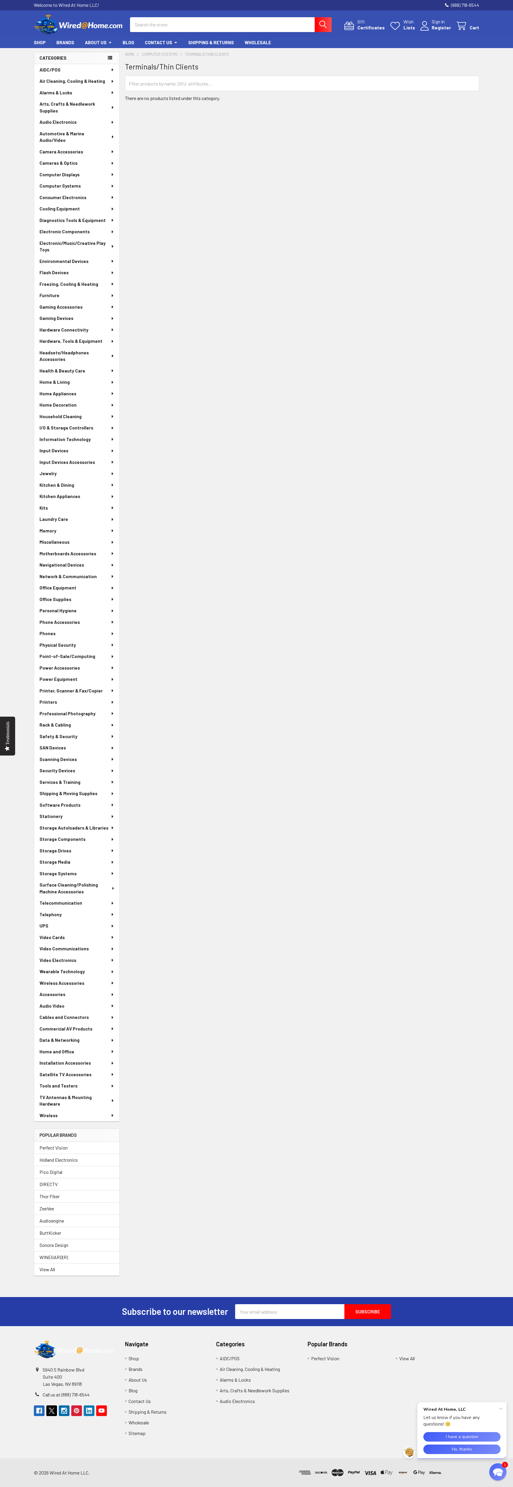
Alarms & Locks (55, 92)
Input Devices (53, 450)
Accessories (52, 994)
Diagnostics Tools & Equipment (72, 220)
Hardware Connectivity (63, 329)
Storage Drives (55, 850)
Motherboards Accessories (67, 553)
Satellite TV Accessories (65, 1074)
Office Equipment (57, 587)
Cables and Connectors (64, 1017)
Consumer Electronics (62, 197)
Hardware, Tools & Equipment (70, 341)
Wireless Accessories (61, 983)
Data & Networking (59, 1040)
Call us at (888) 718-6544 (66, 1394)
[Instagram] (64, 1410)
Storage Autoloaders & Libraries (73, 827)
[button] (461, 1472)
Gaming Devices (56, 318)
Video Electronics (57, 960)
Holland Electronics (58, 1160)
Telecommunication (60, 903)
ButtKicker (50, 1233)
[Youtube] (101, 1410)
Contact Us (158, 42)
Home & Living (54, 382)
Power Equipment (58, 679)
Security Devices (57, 770)
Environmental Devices (63, 261)
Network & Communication (68, 576)
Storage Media (54, 862)
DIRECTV (48, 1184)
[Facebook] (39, 1410)
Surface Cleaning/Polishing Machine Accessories (68, 888)
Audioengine (51, 1220)
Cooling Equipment (59, 208)
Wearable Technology (62, 971)
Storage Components (62, 839)
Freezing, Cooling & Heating (68, 284)
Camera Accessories (61, 151)
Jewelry (48, 473)
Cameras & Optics (58, 163)
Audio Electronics (58, 122)
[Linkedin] (89, 1410)
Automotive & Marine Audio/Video (61, 137)
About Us (96, 42)
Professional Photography (67, 713)
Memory (47, 530)
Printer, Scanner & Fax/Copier (71, 690)
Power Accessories (59, 667)
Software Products (59, 805)
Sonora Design (53, 1245)
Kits (43, 508)
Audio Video (51, 1006)
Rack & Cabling (55, 724)
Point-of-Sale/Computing (67, 656)
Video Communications (64, 948)
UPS (43, 925)
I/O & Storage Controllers (66, 427)
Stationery (51, 816)
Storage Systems (58, 873)
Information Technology (65, 439)
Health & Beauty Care (62, 370)
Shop (40, 42)
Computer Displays (59, 174)
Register (441, 27)
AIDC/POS (50, 69)
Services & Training (59, 782)
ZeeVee (46, 1208)
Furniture (49, 295)
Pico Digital (50, 1172)
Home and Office (56, 1051)
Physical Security (57, 645)
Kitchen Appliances (59, 496)
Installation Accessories (65, 1063)
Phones (47, 633)
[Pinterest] (76, 1410)
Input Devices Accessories (67, 462)
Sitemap (137, 1433)
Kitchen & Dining (56, 485)
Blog (128, 42)
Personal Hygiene (58, 610)
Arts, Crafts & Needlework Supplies (67, 107)
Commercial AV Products (65, 1028)
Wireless (48, 1115)
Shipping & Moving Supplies (68, 793)
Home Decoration (58, 405)
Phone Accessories (59, 622)
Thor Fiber (49, 1196)
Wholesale (258, 42)
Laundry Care (53, 519)
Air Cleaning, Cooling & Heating (72, 81)
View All (47, 1269)
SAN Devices (52, 747)
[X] (51, 1410)
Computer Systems (60, 185)
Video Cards (52, 937)
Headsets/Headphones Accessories (64, 356)
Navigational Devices (61, 564)
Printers (48, 702)
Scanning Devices (58, 759)
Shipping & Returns (211, 42)
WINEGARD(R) (53, 1257)
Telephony (50, 914)
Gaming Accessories (61, 307)
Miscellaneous (54, 542)
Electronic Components (64, 231)
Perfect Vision (53, 1147)
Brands (65, 42)
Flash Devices (54, 272)
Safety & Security (58, 736)
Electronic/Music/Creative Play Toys (72, 246)
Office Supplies (55, 599)
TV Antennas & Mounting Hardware (65, 1101)
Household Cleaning (60, 416)
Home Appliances (57, 393)
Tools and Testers (58, 1085)
